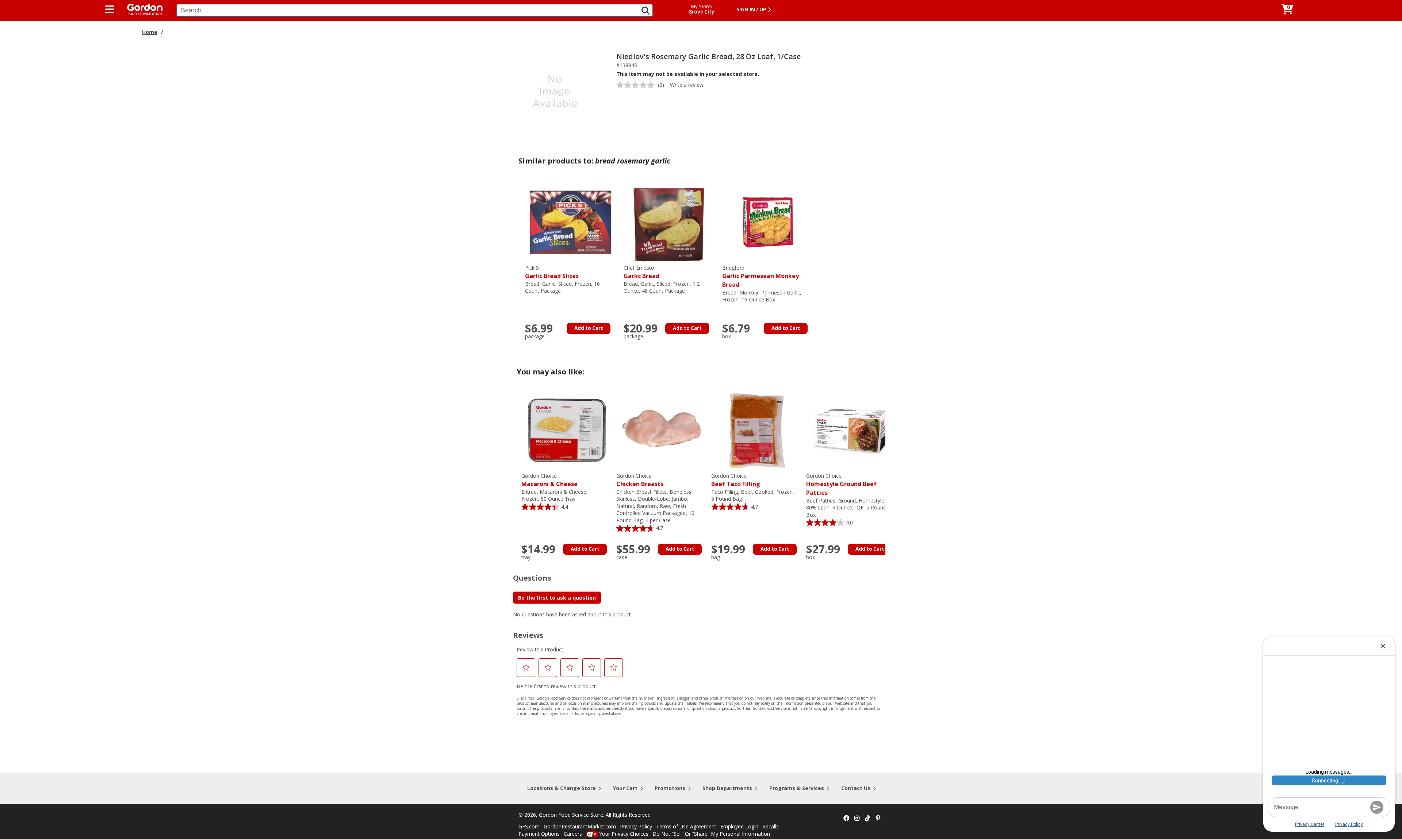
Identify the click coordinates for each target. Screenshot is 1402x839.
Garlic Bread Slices (552, 272)
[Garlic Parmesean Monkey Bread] (768, 221)
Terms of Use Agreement (686, 826)
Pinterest (878, 818)
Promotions (670, 788)
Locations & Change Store (561, 788)
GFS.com (529, 826)
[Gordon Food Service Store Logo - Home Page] (141, 8)
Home (149, 31)
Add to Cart (588, 328)
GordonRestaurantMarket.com (580, 826)
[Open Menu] (109, 9)
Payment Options (539, 833)
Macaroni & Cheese (549, 480)
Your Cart (625, 788)
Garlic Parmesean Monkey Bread (760, 276)
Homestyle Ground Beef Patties (841, 484)
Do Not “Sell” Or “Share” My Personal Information (711, 833)
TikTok (867, 818)
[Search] (645, 11)
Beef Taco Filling (735, 480)
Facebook (846, 818)
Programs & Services (796, 788)
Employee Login (739, 826)
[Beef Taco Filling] (757, 429)
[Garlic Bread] (669, 221)
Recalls (770, 826)
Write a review (687, 84)
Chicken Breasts (639, 480)
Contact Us (855, 788)
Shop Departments (727, 788)
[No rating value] (637, 85)
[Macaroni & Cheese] (567, 429)
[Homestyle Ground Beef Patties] (852, 429)
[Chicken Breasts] (662, 429)
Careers (573, 833)
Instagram (857, 818)
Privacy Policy (636, 826)
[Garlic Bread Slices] (571, 221)
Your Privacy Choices (623, 833)
